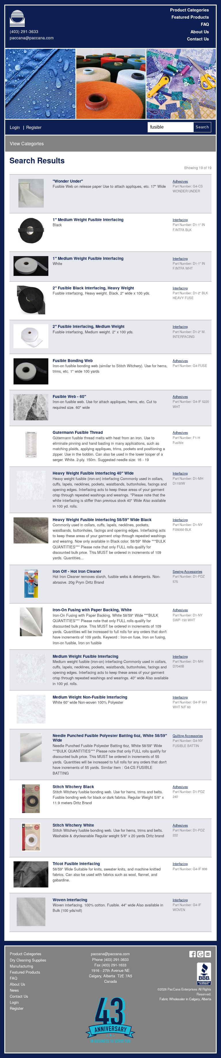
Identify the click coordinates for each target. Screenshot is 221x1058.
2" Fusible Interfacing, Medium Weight (89, 326)
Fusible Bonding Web (73, 360)
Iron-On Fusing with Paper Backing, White (92, 609)
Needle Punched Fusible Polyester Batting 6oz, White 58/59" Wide (110, 738)
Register (33, 127)
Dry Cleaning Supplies (28, 960)
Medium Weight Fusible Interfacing (85, 656)
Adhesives (180, 181)
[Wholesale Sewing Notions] (181, 84)
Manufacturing (21, 966)
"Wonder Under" (68, 181)
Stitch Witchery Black (73, 786)
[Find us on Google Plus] (200, 956)
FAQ (205, 24)
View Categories (27, 143)
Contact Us (198, 39)
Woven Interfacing (70, 899)
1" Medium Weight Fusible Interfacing (88, 219)
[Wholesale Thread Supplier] (110, 84)
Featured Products (190, 17)
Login (15, 127)
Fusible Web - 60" (69, 396)
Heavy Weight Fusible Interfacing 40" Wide (93, 473)
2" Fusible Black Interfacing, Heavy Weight (93, 288)
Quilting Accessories (188, 735)
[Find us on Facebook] (192, 956)
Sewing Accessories (187, 571)
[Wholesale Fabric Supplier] (40, 84)
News (14, 990)
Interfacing (180, 219)
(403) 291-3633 (24, 31)
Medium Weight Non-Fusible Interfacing (90, 697)
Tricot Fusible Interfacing (76, 863)
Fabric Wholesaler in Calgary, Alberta (185, 999)
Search (202, 127)
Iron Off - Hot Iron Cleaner (77, 571)
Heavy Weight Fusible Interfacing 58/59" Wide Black (102, 519)
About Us (199, 31)
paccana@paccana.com (32, 37)
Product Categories (189, 10)
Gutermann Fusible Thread (78, 432)
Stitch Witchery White (73, 825)
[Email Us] (208, 956)
